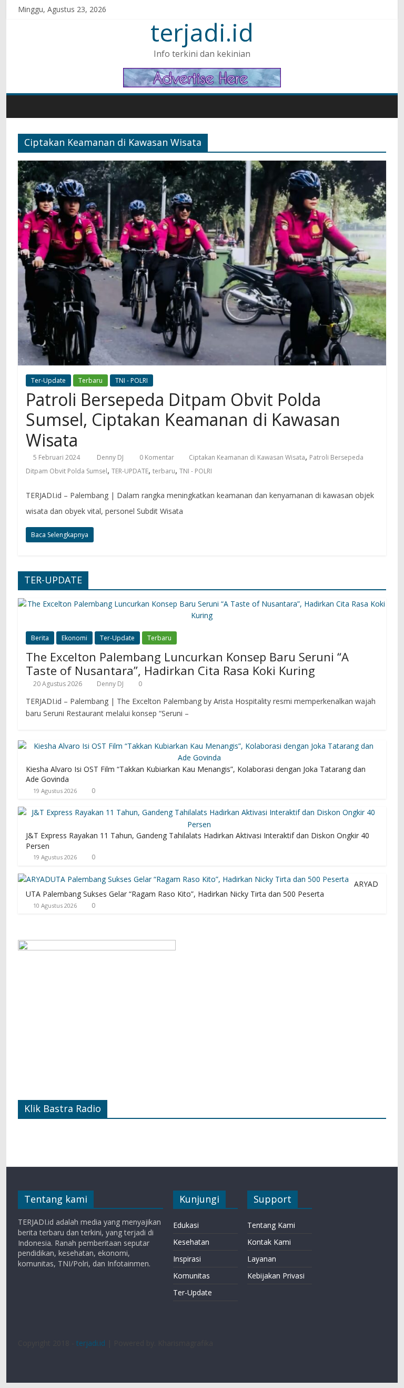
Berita (40, 637)
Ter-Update (48, 380)
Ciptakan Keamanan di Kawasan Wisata (247, 457)
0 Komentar (156, 457)
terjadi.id (202, 32)
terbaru (164, 471)
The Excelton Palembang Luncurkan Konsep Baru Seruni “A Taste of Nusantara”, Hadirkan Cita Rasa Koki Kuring (187, 663)
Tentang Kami (271, 1225)
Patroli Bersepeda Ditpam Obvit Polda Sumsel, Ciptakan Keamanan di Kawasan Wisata (183, 419)
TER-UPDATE (130, 471)
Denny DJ (111, 457)
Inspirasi (187, 1259)
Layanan (261, 1259)
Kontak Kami (269, 1242)
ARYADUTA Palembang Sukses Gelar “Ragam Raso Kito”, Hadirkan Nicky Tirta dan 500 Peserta (202, 889)
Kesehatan (191, 1242)
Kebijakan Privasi (276, 1276)
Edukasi (186, 1225)
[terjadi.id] (28, 106)
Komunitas (191, 1276)
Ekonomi (74, 637)
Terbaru (90, 380)
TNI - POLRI (131, 380)
